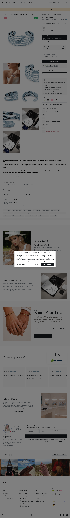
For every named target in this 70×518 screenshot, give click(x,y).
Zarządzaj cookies (21, 264)
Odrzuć (37, 264)
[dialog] (35, 259)
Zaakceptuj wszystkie (47, 264)
